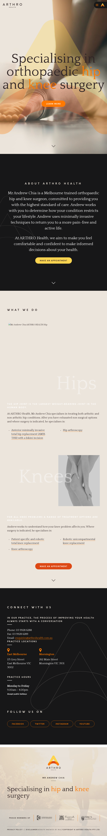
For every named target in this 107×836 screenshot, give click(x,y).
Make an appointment (53, 261)
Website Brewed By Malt (50, 830)
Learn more (53, 104)
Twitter (40, 724)
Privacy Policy (15, 830)
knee (42, 85)
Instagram (62, 724)
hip (91, 72)
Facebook (18, 724)
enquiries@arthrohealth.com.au (33, 638)
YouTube (84, 724)
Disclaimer (31, 830)
